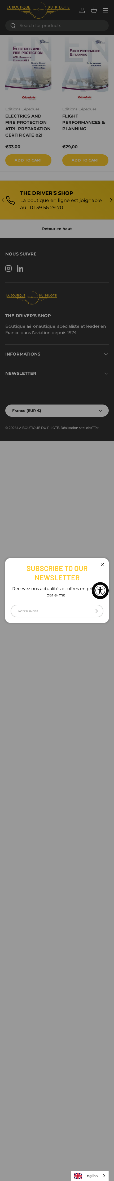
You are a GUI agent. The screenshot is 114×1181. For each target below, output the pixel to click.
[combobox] (90, 1176)
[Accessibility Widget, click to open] (100, 590)
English (91, 1176)
